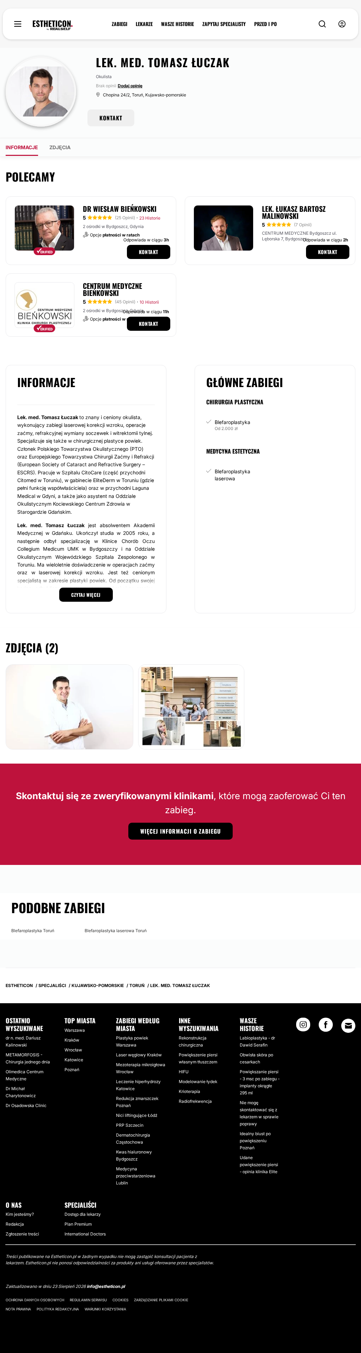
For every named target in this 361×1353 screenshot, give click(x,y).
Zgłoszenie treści (22, 1234)
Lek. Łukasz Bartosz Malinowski (294, 212)
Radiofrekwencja (195, 1101)
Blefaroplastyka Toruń (32, 930)
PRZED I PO (265, 23)
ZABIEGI (119, 23)
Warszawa (75, 1030)
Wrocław (73, 1049)
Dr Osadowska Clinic (26, 1105)
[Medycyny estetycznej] (53, 25)
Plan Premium (78, 1224)
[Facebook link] (326, 1027)
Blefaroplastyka (232, 422)
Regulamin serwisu (88, 1300)
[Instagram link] (303, 1027)
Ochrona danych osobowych (35, 1300)
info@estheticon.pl (106, 1286)
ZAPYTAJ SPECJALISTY (224, 23)
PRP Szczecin (129, 1125)
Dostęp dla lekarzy (83, 1214)
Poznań (72, 1069)
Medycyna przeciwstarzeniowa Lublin (135, 1176)
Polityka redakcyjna (58, 1309)
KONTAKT (110, 118)
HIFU (184, 1071)
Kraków (72, 1040)
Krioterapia (189, 1091)
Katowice (74, 1059)
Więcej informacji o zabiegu (180, 831)
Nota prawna (18, 1309)
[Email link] (348, 1026)
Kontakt (148, 251)
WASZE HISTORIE (177, 23)
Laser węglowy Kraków (139, 1054)
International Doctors (85, 1234)
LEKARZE (144, 23)
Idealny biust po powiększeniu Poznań (255, 1140)
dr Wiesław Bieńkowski (120, 208)
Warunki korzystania (105, 1309)
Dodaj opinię (130, 85)
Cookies (120, 1300)
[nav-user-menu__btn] (342, 24)
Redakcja (15, 1224)
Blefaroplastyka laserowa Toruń (116, 930)
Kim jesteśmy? (20, 1214)
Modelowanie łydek (198, 1081)
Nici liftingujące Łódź (136, 1115)
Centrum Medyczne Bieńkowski (112, 289)
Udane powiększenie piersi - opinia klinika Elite (259, 1164)
